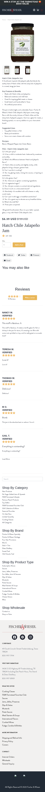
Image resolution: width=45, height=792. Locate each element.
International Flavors (9, 588)
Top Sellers (6, 502)
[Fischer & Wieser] (22, 627)
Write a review (30, 297)
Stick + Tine (6, 545)
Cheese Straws (7, 596)
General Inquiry (8, 763)
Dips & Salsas (7, 577)
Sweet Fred (6, 551)
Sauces (4, 568)
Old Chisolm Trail (8, 554)
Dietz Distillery (7, 548)
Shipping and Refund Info (12, 737)
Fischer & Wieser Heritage (11, 537)
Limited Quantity (8, 516)
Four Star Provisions (9, 540)
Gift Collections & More (10, 508)
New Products (7, 491)
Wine (4, 599)
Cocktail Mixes (7, 591)
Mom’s (4, 542)
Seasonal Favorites (8, 511)
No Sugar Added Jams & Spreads (13, 494)
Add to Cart (19, 245)
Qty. (3, 241)
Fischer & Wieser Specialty (11, 534)
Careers (5, 744)
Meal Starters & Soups (10, 585)
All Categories (7, 522)
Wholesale (6, 760)
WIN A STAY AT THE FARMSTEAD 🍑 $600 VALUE (22, 3)
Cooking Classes (7, 519)
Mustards (5, 580)
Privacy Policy (7, 741)
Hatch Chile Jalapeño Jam (15, 20)
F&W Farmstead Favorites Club (13, 505)
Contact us (6, 611)
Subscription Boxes (8, 565)
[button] (42, 10)
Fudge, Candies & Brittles (11, 594)
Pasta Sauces (6, 582)
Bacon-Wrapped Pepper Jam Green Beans (16, 144)
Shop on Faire (7, 614)
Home (4, 20)
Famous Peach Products (10, 500)
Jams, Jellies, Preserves (10, 571)
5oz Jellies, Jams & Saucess (11, 574)
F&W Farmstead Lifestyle (10, 497)
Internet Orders (8, 756)
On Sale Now (6, 514)
